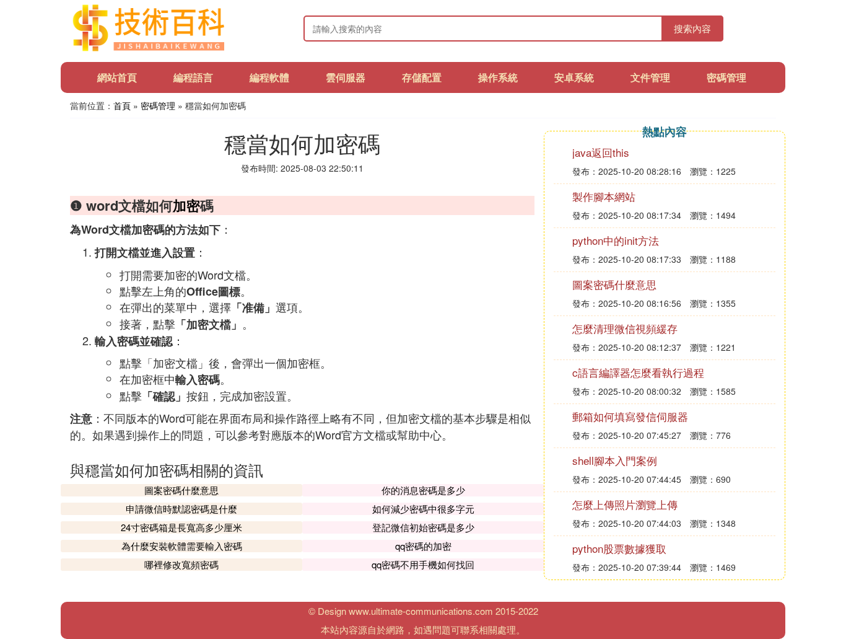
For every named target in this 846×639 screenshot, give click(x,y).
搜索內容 (692, 28)
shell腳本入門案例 (614, 460)
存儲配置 (422, 77)
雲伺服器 (345, 77)
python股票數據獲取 (619, 548)
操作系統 (498, 77)
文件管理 (650, 77)
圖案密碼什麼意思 (181, 489)
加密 (186, 205)
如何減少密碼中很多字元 (423, 508)
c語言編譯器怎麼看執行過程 (638, 372)
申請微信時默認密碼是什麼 (181, 508)
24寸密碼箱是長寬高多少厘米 (181, 527)
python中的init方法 (615, 240)
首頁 (122, 105)
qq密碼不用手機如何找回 (423, 564)
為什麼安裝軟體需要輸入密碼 (181, 545)
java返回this (600, 152)
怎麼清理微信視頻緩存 (625, 328)
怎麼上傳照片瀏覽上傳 (625, 504)
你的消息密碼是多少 (423, 489)
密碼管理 (726, 77)
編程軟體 (269, 77)
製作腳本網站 (603, 196)
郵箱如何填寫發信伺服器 (630, 416)
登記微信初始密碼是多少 (423, 527)
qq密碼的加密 (423, 545)
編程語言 (193, 77)
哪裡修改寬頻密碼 (181, 564)
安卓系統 (574, 77)
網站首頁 (117, 77)
